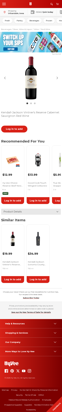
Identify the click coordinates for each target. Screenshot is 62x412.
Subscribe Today (31, 298)
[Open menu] (4, 4)
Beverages (34, 21)
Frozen (49, 21)
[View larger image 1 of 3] (31, 78)
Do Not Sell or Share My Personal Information (39, 390)
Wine (36, 29)
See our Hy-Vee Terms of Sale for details (31, 312)
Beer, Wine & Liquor (22, 29)
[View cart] (57, 4)
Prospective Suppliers (13, 405)
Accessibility (31, 410)
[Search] (51, 4)
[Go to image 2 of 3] (31, 103)
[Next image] (57, 78)
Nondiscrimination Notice (44, 405)
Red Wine (45, 29)
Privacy (14, 390)
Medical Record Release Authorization (24, 400)
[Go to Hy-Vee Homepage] (31, 4)
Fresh (7, 21)
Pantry (20, 21)
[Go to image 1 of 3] (27, 103)
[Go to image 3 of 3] (35, 103)
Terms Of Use (30, 395)
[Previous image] (5, 78)
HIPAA (41, 395)
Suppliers (28, 405)
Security (19, 395)
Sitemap (5, 390)
